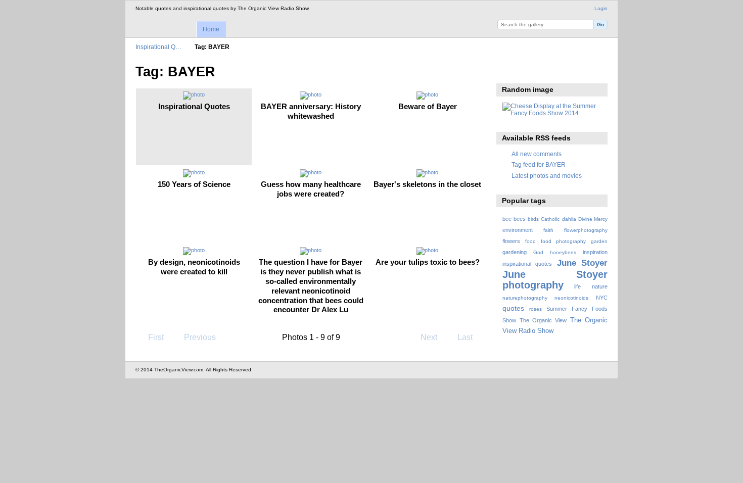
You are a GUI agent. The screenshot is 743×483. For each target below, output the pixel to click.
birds (533, 219)
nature (600, 286)
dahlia (569, 219)
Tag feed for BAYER (539, 164)
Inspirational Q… (158, 46)
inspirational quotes (527, 264)
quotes (513, 308)
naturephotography (524, 298)
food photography (563, 241)
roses (535, 309)
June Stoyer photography (555, 280)
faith (548, 230)
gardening (514, 252)
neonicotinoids (571, 298)
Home (211, 29)
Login (601, 8)
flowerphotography (586, 230)
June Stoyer (582, 263)
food (530, 241)
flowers (511, 241)
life (577, 286)
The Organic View (543, 320)
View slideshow (508, 71)
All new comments (537, 154)
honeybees (563, 252)
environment (517, 230)
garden (599, 241)
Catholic (550, 219)
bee (507, 219)
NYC (602, 298)
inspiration (595, 252)
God (538, 252)
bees (520, 219)
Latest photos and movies (547, 175)
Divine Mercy (593, 219)
